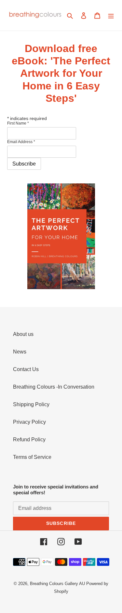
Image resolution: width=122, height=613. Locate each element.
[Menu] (111, 15)
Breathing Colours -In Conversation (53, 387)
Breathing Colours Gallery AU (57, 583)
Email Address (21, 142)
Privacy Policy (29, 422)
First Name (18, 123)
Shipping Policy (31, 404)
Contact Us (26, 369)
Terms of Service (32, 457)
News (19, 351)
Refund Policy (29, 439)
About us (23, 334)
